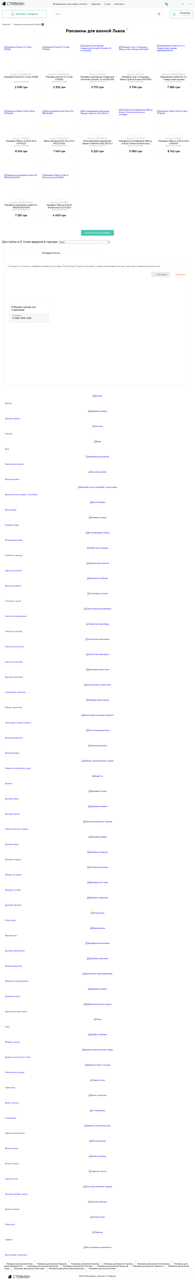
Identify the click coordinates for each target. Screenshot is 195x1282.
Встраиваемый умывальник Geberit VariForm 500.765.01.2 (97, 142)
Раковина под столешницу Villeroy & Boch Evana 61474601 (135, 78)
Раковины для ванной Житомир (29, 1268)
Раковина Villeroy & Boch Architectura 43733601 (59, 206)
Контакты (119, 4)
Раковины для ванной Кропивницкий (66, 1268)
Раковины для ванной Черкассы (148, 1266)
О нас (107, 4)
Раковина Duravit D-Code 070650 (59, 78)
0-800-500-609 (21, 318)
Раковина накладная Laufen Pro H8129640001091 (21, 206)
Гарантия (95, 4)
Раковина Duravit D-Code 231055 (21, 77)
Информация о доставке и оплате (70, 4)
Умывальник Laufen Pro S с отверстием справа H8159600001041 (173, 78)
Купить (21, 93)
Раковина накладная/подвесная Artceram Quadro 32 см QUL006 (97, 78)
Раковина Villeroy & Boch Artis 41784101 (174, 142)
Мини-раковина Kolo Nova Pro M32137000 (59, 142)
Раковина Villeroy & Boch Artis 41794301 (21, 142)
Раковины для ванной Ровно (102, 1268)
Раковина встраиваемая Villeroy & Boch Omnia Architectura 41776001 (135, 142)
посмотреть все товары (97, 233)
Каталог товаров (26, 14)
